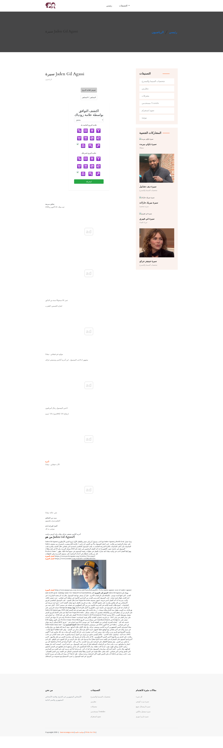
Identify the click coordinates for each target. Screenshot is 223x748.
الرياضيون (158, 32)
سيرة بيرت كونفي (142, 701)
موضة (144, 117)
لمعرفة (89, 181)
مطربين (145, 88)
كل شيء (139, 697)
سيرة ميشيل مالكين (143, 711)
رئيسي (109, 5)
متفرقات (145, 95)
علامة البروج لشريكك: (89, 153)
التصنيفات (123, 5)
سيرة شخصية (144, 206)
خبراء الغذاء (143, 222)
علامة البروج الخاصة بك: (89, 125)
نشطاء (141, 148)
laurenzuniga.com (67, 732)
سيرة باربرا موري (142, 716)
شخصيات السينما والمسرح (153, 81)
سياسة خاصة (79, 732)
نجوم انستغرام (148, 110)
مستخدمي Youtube (150, 103)
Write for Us (90, 732)
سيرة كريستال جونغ (143, 706)
